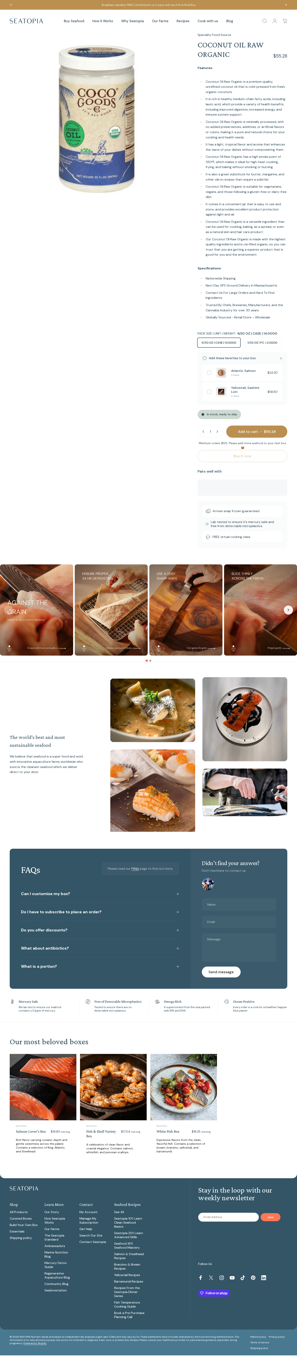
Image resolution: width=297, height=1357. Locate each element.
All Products (19, 1212)
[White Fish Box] (183, 1087)
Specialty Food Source (214, 35)
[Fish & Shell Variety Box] (113, 1087)
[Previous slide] (8, 610)
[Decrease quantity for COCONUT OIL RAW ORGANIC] (202, 431)
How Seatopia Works (54, 1221)
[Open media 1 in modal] (97, 119)
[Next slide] (288, 610)
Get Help (85, 1229)
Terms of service (259, 1342)
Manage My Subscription (88, 1221)
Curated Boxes (21, 1219)
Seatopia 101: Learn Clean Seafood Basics (128, 1223)
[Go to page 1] (146, 660)
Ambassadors (54, 1246)
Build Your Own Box (24, 1225)
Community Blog (56, 1284)
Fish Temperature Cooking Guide (127, 1305)
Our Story (51, 1212)
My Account (88, 1212)
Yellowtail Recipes (127, 1275)
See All (119, 1212)
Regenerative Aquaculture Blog (57, 1275)
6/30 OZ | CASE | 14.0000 (219, 342)
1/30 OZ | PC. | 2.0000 (262, 342)
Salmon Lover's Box (31, 1131)
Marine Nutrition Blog (56, 1254)
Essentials (17, 1231)
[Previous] (11, 5)
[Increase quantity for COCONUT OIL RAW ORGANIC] (218, 431)
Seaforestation (55, 1290)
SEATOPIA (21, 1126)
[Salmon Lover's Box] (43, 1087)
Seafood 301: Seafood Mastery (127, 1246)
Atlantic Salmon (243, 371)
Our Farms (51, 1229)
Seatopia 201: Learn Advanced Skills (128, 1235)
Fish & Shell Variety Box (101, 1133)
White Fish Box (168, 1131)
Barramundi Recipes (128, 1282)
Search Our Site (90, 1236)
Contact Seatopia (92, 1242)
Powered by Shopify (34, 1343)
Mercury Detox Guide (55, 1265)
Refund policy (258, 1336)
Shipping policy (21, 1238)
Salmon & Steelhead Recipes (129, 1256)
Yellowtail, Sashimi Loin (245, 390)
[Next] (285, 5)
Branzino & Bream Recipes (127, 1267)
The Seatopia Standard (54, 1238)
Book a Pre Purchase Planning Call (129, 1315)
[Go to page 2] (150, 661)
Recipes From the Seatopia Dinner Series (127, 1292)
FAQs (135, 868)
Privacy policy (277, 1336)
